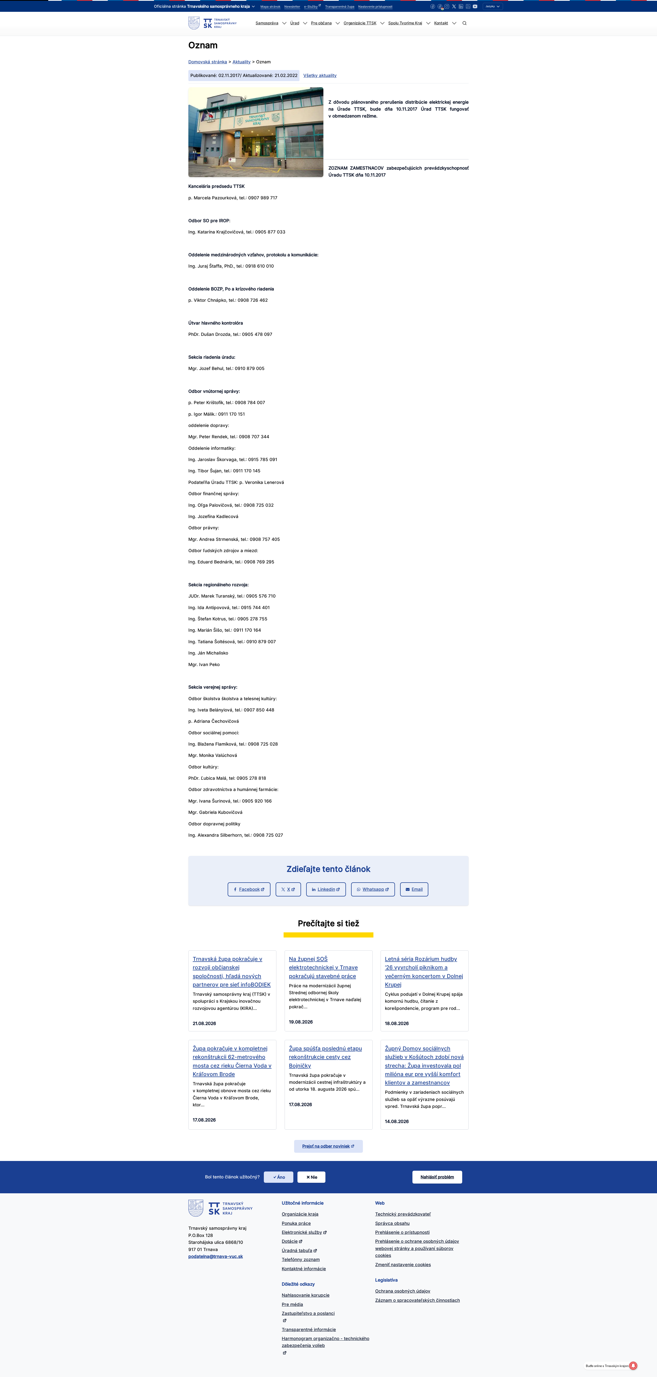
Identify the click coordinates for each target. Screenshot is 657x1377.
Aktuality (242, 61)
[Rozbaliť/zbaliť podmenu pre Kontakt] (454, 23)
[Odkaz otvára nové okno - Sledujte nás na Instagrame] (446, 6)
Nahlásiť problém (437, 1176)
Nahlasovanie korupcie (306, 1295)
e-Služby (311, 6)
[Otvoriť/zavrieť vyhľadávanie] (464, 23)
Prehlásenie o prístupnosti (402, 1232)
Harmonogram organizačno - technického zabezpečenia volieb (325, 1342)
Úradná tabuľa (297, 1250)
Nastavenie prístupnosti (375, 6)
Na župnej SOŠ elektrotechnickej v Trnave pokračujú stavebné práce (323, 967)
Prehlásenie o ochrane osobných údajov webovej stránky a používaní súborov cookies (417, 1248)
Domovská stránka (207, 61)
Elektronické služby (302, 1232)
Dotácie (290, 1241)
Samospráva (267, 23)
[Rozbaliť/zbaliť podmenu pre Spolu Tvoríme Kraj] (428, 23)
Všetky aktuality (320, 75)
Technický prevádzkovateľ (403, 1214)
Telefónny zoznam (301, 1259)
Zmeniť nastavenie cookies (403, 1264)
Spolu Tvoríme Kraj (405, 23)
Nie (314, 1177)
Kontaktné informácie (304, 1268)
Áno (281, 1177)
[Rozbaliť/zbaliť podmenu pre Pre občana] (337, 23)
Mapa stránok (270, 6)
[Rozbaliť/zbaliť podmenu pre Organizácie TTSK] (382, 23)
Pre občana (321, 23)
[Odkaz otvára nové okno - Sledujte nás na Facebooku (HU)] (439, 6)
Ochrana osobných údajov (402, 1291)
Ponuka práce (296, 1223)
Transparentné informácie (309, 1329)
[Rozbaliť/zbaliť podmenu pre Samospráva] (284, 23)
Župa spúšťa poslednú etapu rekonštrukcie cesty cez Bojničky (325, 1057)
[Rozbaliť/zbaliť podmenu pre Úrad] (305, 23)
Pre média (292, 1304)
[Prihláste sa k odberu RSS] (468, 6)
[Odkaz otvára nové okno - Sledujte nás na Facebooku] (432, 6)
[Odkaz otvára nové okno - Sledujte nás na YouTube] (475, 6)
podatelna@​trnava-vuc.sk (215, 1256)
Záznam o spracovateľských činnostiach (417, 1300)
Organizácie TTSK (360, 23)
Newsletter (292, 6)
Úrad (294, 23)
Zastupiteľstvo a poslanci (308, 1313)
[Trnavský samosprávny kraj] (212, 23)
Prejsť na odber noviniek (326, 1146)
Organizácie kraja (300, 1214)
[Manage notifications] (633, 1366)
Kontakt (441, 23)
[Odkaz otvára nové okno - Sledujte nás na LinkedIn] (460, 6)
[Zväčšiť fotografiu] (255, 175)
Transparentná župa (339, 6)
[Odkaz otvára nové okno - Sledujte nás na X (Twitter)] (454, 6)
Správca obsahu (392, 1223)
